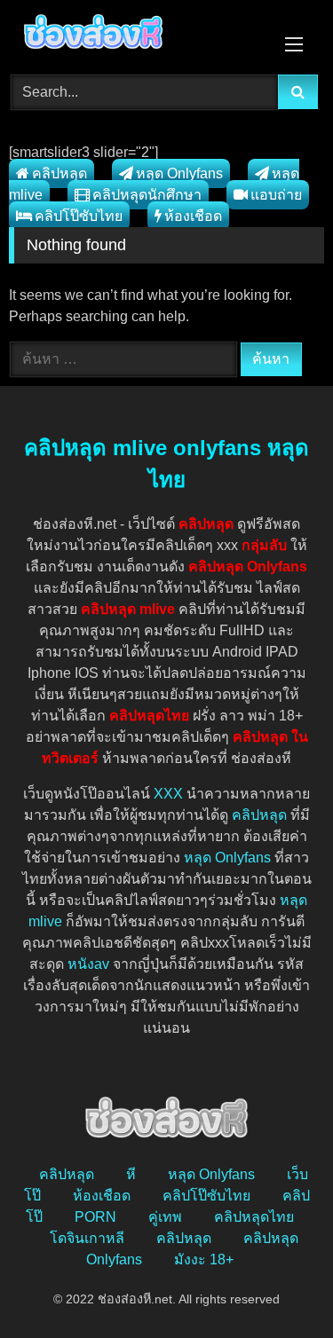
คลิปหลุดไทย (254, 1216)
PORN (95, 1216)
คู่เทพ (165, 1216)
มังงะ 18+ (204, 1259)
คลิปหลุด (59, 173)
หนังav (88, 964)
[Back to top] (277, 1285)
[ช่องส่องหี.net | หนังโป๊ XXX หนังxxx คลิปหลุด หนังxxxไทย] (137, 34)
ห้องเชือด (193, 216)
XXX (168, 793)
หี (131, 1174)
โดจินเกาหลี (87, 1238)
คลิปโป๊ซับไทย (79, 216)
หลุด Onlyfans (179, 173)
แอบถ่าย (276, 194)
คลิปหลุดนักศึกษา (147, 194)
